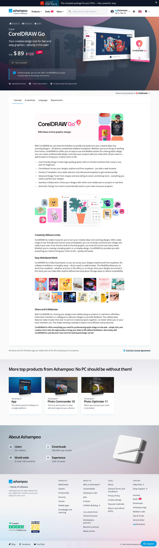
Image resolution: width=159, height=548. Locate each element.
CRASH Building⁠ (90, 505)
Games (61, 501)
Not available (21, 62)
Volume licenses (90, 516)
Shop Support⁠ (139, 488)
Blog (13, 544)
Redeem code (139, 511)
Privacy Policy (114, 495)
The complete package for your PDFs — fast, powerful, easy (88, 3)
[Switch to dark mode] (134, 11)
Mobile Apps (63, 505)
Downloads (138, 503)
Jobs (85, 497)
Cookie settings (114, 500)
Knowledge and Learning (65, 511)
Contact (86, 501)
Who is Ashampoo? (91, 484)
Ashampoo (139, 524)
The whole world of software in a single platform (25, 406)
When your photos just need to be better (96, 406)
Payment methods (116, 504)
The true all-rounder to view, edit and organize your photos (61, 406)
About (110, 484)
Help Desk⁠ (137, 484)
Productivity (63, 493)
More (59, 11)
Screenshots (30, 100)
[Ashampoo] (18, 481)
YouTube (41, 544)
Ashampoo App (139, 507)
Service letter (138, 520)
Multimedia (63, 484)
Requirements (57, 100)
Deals (49, 11)
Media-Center (89, 531)
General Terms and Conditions (116, 490)
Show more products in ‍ (131, 93)
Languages (42, 100)
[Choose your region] (140, 11)
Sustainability (89, 488)
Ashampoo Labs (90, 493)
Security (62, 497)
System (61, 488)
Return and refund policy (116, 509)
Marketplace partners (88, 521)
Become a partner (91, 527)
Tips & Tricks (138, 516)
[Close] (156, 2)
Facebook (26, 544)
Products (36, 11)
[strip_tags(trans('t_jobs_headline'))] (35, 527)
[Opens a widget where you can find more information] (149, 544)
